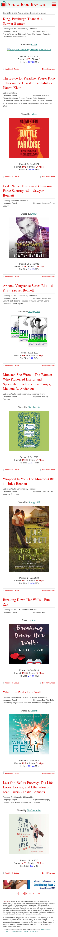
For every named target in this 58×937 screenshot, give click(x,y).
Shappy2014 (34, 311)
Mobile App (34, 931)
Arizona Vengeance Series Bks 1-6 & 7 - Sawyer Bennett (28, 287)
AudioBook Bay (26, 4)
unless (34, 114)
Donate (5, 931)
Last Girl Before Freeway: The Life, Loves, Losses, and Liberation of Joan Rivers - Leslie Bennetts (28, 787)
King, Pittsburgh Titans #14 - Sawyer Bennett (24, 21)
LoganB (34, 711)
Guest (34, 44)
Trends (19, 931)
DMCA (26, 931)
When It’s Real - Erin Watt (22, 692)
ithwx (34, 620)
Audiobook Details (12, 69)
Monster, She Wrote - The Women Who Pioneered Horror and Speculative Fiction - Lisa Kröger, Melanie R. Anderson (27, 381)
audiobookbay (46, 929)
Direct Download (48, 69)
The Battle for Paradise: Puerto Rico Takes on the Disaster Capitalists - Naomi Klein (29, 83)
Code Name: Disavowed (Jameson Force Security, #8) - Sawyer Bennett (27, 191)
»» (39, 894)
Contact (13, 931)
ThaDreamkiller (34, 810)
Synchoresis (34, 407)
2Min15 (34, 214)
